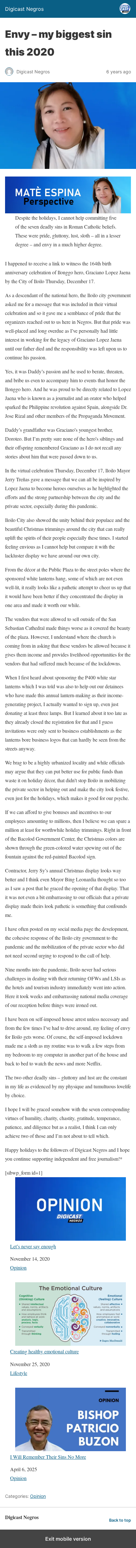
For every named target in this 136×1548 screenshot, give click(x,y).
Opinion (18, 1267)
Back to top (120, 1520)
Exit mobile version (68, 1539)
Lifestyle (18, 1373)
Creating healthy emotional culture (44, 1351)
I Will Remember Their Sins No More (48, 1456)
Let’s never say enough (33, 1246)
